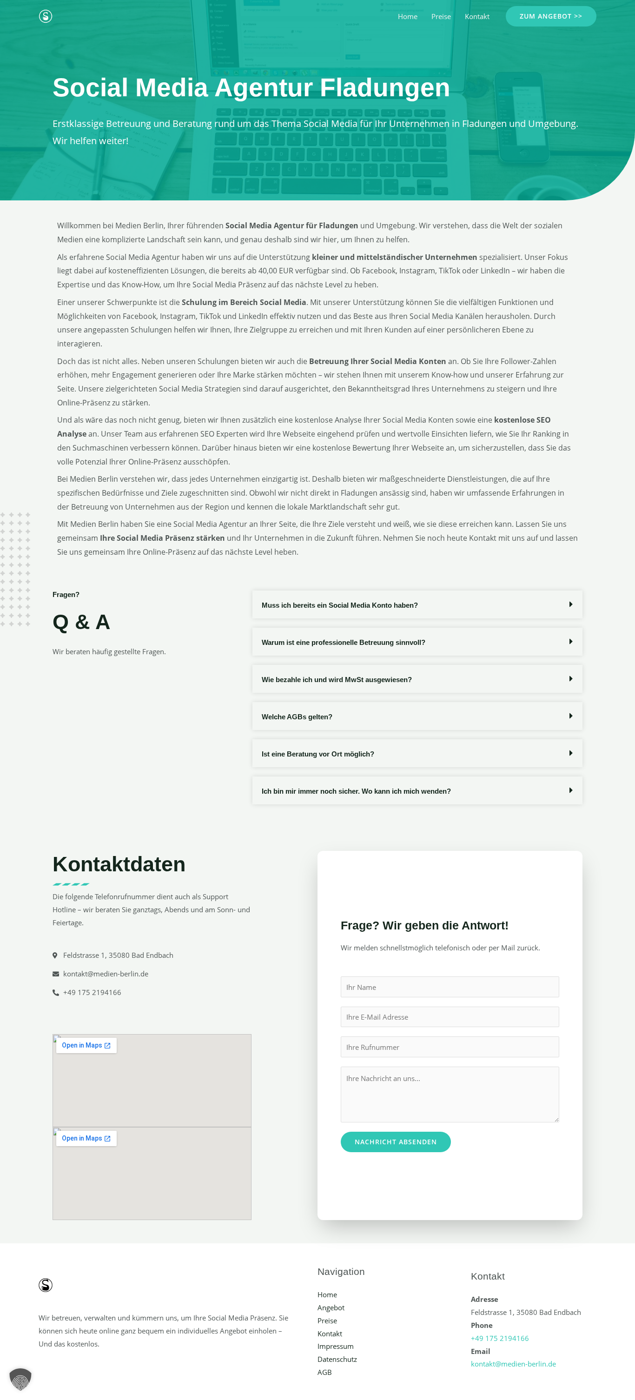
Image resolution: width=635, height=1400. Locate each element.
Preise (441, 16)
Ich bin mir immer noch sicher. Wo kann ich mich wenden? (356, 791)
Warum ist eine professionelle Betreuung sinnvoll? (343, 642)
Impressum (336, 1346)
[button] (551, 16)
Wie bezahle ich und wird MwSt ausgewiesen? (337, 679)
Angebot (331, 1307)
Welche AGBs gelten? (297, 717)
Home (407, 16)
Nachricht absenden (396, 1141)
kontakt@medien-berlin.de (513, 1363)
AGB (325, 1372)
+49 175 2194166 (500, 1338)
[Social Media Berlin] (46, 15)
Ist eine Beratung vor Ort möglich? (318, 754)
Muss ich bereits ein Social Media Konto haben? (340, 605)
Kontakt (477, 16)
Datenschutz (337, 1359)
